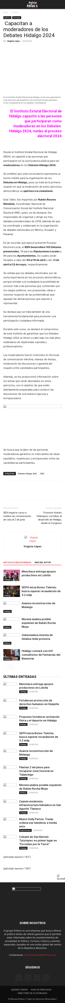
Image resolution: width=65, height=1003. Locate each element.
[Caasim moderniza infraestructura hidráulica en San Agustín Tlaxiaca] (10, 806)
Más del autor (43, 562)
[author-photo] (32, 540)
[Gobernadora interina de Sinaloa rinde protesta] (11, 639)
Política (15, 12)
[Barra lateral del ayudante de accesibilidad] (61, 877)
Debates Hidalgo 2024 (27, 473)
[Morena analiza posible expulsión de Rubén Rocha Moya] (11, 623)
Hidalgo (7, 579)
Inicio (5, 12)
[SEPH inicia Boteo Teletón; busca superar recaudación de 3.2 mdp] (11, 591)
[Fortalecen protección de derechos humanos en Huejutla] (10, 705)
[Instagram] (28, 977)
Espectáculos (25, 830)
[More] (37, 492)
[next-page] (11, 667)
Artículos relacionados (17, 562)
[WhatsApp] (29, 492)
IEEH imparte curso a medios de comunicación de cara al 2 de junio (17, 516)
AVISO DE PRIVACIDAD (41, 989)
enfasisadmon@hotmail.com (40, 954)
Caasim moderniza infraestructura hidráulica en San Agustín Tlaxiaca (40, 805)
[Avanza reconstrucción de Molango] (11, 607)
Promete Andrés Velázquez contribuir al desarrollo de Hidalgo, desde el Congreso (49, 518)
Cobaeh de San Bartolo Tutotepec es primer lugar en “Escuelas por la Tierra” (38, 840)
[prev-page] (5, 667)
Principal (16, 17)
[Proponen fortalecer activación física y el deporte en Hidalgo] (10, 721)
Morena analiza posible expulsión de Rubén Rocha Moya (39, 622)
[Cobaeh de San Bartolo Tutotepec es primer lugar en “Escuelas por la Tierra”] (10, 841)
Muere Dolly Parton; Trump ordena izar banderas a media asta (38, 822)
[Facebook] (6, 492)
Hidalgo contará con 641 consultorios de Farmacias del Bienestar (41, 654)
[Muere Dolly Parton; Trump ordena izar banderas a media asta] (10, 824)
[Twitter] (14, 492)
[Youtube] (46, 977)
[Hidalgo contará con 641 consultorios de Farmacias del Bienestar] (11, 655)
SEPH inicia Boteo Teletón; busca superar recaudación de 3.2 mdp (41, 591)
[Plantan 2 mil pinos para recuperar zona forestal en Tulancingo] (10, 772)
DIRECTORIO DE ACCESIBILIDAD (32, 993)
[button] (5, 4)
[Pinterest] (22, 492)
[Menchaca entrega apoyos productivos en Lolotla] (11, 575)
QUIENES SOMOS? (19, 989)
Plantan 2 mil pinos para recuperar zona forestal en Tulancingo (36, 771)
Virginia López (13, 41)
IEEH (42, 473)
